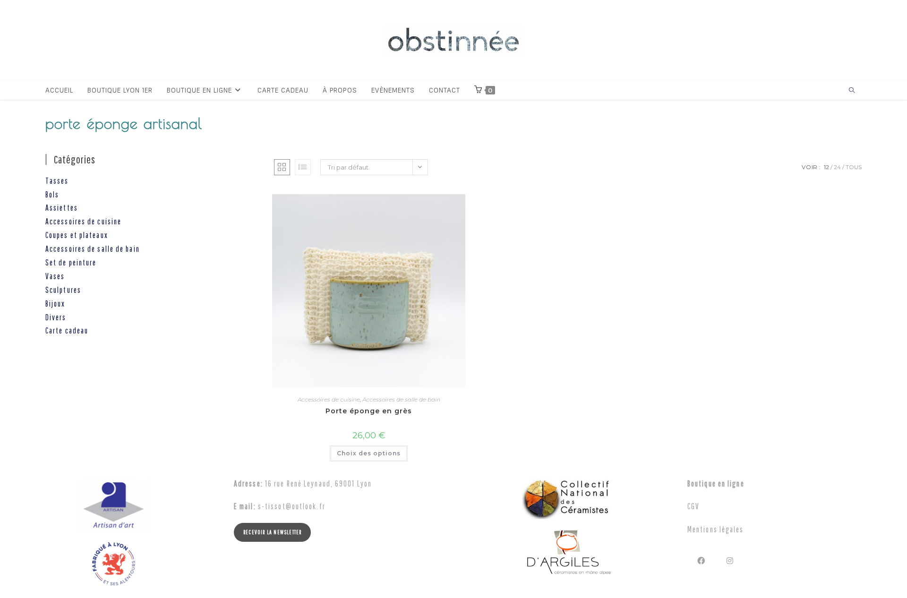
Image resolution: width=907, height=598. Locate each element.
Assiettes (61, 207)
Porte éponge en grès (368, 411)
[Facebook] (702, 560)
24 (837, 167)
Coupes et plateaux (76, 235)
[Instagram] (731, 560)
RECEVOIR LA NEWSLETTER (272, 532)
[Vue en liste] (303, 167)
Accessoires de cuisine (329, 399)
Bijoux (55, 303)
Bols (52, 194)
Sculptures (63, 289)
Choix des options (369, 453)
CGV (693, 506)
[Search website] (851, 90)
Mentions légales (715, 529)
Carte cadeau (66, 330)
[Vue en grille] (282, 167)
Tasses (57, 180)
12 (826, 167)
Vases (55, 276)
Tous (854, 167)
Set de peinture (71, 262)
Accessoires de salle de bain (401, 399)
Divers (56, 317)
